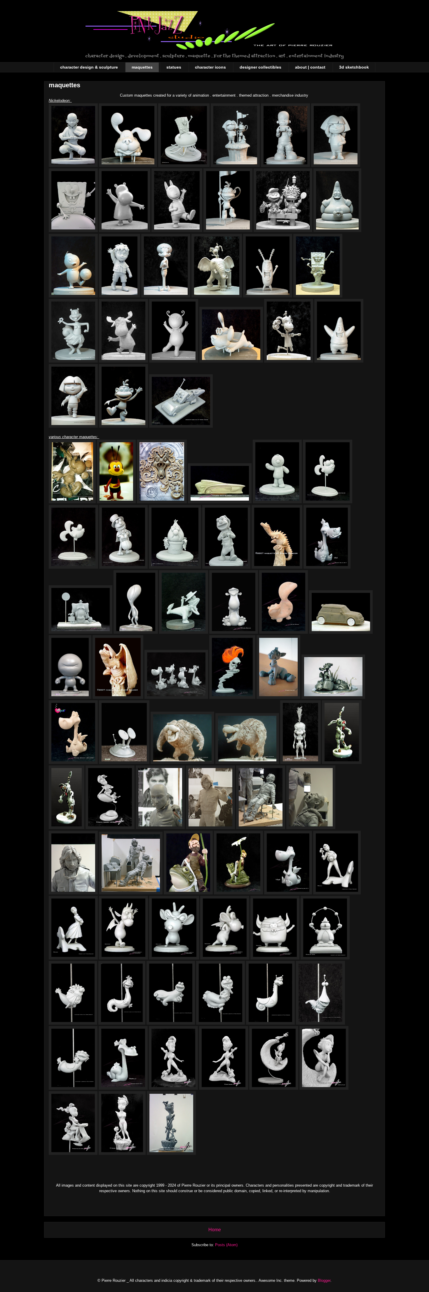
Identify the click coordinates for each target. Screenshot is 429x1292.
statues (173, 67)
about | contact (310, 67)
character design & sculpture (89, 67)
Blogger (324, 1280)
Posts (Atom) (226, 1245)
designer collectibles (260, 67)
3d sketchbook (354, 67)
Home (214, 1229)
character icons (210, 67)
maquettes (142, 67)
